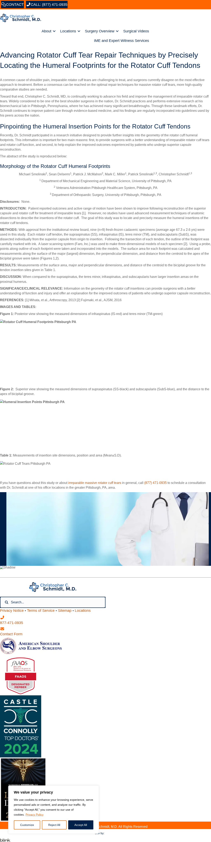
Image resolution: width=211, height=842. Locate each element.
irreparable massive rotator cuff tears (94, 483)
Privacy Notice (12, 611)
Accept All (80, 825)
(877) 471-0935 (155, 483)
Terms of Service (41, 611)
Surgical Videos (136, 31)
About (46, 31)
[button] (54, 31)
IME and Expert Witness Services (121, 41)
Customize (27, 825)
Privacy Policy (34, 814)
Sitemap (65, 611)
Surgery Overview (99, 31)
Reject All (54, 825)
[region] (53, 809)
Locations (68, 31)
